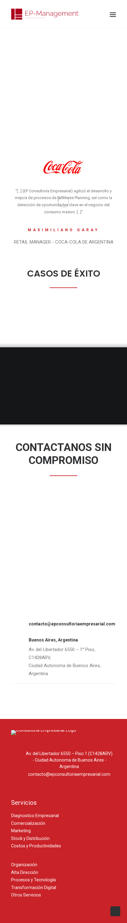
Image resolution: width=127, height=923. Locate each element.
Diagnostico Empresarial (35, 815)
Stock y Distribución (30, 838)
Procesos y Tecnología (33, 879)
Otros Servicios (26, 894)
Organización (24, 864)
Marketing (21, 830)
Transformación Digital (33, 887)
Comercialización (28, 823)
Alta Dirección (24, 872)
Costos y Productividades (36, 845)
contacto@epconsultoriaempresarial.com (72, 623)
